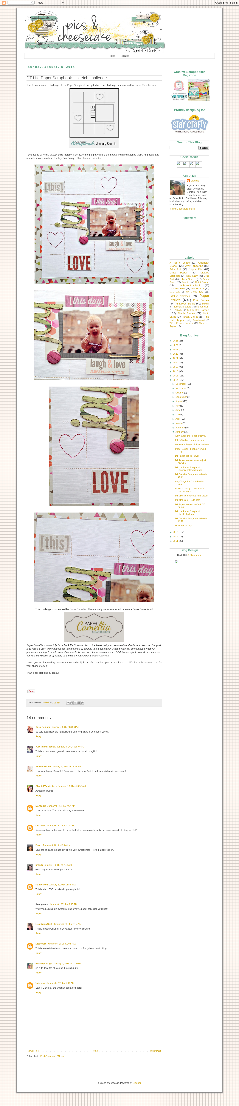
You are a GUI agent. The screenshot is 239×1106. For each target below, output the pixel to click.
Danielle (195, 180)
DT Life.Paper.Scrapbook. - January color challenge (188, 468)
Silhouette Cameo (198, 309)
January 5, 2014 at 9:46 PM (70, 746)
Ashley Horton (43, 766)
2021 (176, 358)
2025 (176, 340)
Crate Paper (178, 272)
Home (112, 56)
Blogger (137, 1083)
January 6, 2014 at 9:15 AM (63, 904)
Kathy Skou (41, 884)
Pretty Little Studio (182, 306)
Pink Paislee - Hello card (187, 500)
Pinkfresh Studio (185, 303)
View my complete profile (182, 208)
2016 (176, 371)
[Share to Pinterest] (82, 703)
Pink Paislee (201, 300)
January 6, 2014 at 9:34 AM (67, 924)
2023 (176, 349)
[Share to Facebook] (79, 703)
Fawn (38, 845)
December (181, 384)
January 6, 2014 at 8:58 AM (63, 884)
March (179, 423)
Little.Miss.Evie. (177, 288)
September (181, 397)
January (180, 432)
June (178, 410)
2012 (176, 536)
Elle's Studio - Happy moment (190, 440)
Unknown (40, 825)
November (181, 388)
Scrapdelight (202, 306)
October (180, 392)
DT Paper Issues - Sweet (187, 456)
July (178, 405)
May (178, 414)
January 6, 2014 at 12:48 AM (66, 766)
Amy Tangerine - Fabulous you (190, 436)
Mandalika (40, 806)
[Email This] (68, 703)
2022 (176, 354)
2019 (176, 367)
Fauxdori (186, 282)
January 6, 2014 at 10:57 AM (62, 943)
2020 (176, 362)
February (180, 427)
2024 (176, 345)
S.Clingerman (194, 555)
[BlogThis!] (72, 703)
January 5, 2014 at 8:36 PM (65, 727)
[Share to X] (75, 703)
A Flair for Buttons (180, 262)
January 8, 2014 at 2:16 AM (60, 983)
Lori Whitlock (197, 288)
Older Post (155, 1051)
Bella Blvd (175, 269)
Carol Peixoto (42, 727)
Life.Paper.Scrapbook (189, 285)
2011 (176, 541)
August (179, 401)
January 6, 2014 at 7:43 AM (58, 865)
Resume (125, 56)
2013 (176, 532)
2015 (176, 375)
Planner (205, 304)
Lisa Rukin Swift (43, 924)
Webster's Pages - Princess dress (192, 444)
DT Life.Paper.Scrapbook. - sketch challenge (188, 512)
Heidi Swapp (202, 282)
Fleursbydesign (43, 963)
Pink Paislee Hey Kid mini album (191, 495)
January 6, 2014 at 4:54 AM (61, 806)
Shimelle (178, 310)
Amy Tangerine (194, 265)
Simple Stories (186, 313)
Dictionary (40, 943)
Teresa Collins (190, 317)
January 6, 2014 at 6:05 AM (60, 825)
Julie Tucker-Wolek (45, 746)
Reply (38, 736)
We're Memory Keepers (181, 323)
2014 (176, 380)
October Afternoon (180, 296)
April (178, 419)
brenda (39, 865)
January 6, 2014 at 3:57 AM (72, 786)
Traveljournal (199, 320)
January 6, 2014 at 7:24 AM (56, 845)
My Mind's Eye (194, 291)
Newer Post (33, 1051)
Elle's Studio (188, 279)
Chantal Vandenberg (46, 786)
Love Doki (175, 292)
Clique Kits (195, 269)
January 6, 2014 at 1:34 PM (67, 963)
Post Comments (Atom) (52, 1056)
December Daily (183, 525)
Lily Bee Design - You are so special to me (189, 490)
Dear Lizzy (192, 276)
